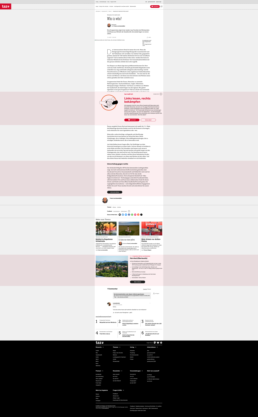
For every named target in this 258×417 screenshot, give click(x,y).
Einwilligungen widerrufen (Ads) (138, 410)
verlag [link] (97, 1)
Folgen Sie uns (150, 342)
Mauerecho (98, 380)
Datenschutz (139, 408)
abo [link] (146, 1)
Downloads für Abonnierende (120, 400)
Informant (132, 408)
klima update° (99, 378)
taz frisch (115, 376)
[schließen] (161, 94)
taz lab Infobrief (117, 380)
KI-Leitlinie (158, 406)
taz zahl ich (150, 355)
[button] (161, 6)
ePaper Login (116, 398)
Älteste (149, 289)
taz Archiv (149, 381)
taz (100, 342)
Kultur (97, 357)
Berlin (97, 361)
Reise (110, 11)
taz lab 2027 (133, 383)
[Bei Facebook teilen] (129, 215)
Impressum (145, 408)
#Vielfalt (119, 207)
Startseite (98, 11)
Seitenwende (154, 408)
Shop (97, 398)
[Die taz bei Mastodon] (155, 343)
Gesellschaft (104, 11)
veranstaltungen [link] (102, 1)
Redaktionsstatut (140, 406)
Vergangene (133, 380)
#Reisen (114, 207)
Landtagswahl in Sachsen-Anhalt (119, 358)
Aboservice (116, 396)
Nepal (114, 350)
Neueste (145, 289)
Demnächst (133, 374)
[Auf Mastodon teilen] (123, 215)
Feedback (115, 393)
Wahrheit (98, 365)
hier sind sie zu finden (122, 297)
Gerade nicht (156, 94)
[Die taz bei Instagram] (161, 343)
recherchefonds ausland (153, 357)
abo (148, 350)
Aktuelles (132, 350)
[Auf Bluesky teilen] (126, 215)
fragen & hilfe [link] (113, 1)
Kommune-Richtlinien (150, 406)
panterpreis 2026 (151, 361)
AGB (150, 408)
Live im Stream (133, 378)
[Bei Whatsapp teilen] (132, 215)
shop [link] (108, 1)
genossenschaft (151, 352)
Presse (131, 359)
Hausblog (132, 352)
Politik (97, 350)
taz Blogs (149, 374)
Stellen (132, 357)
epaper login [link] (158, 1)
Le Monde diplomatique (153, 379)
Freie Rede (98, 383)
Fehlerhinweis (124, 211)
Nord (97, 363)
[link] (97, 6)
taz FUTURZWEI (151, 377)
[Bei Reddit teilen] (138, 215)
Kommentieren (116, 211)
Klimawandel (116, 361)
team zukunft (116, 374)
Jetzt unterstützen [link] (114, 192)
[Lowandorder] (109, 304)
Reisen (97, 394)
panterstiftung (150, 359)
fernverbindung (99, 376)
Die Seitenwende (134, 355)
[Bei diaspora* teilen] (135, 215)
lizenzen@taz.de (105, 408)
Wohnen (115, 355)
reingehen (98, 385)
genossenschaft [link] (151, 1)
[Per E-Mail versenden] (120, 215)
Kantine (98, 396)
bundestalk (98, 374)
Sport (97, 359)
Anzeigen (98, 400)
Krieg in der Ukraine (118, 352)
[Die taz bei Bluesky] (158, 343)
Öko (97, 352)
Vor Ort (132, 376)
